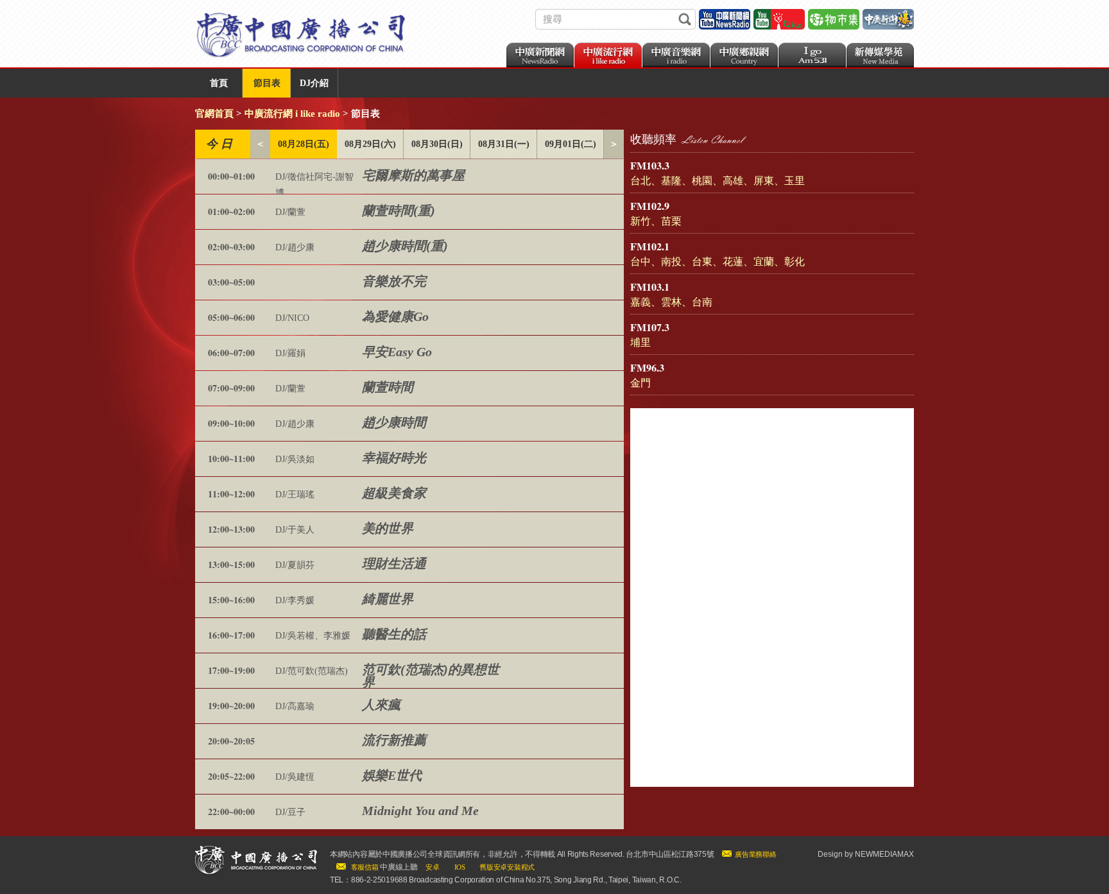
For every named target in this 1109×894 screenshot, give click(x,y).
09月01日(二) (570, 144)
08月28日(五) (303, 144)
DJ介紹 (314, 83)
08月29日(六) (370, 144)
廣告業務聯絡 (755, 854)
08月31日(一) (503, 144)
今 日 (219, 143)
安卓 (432, 867)
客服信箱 (365, 867)
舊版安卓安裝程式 (507, 867)
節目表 (267, 83)
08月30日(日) (437, 144)
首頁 (219, 83)
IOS (459, 867)
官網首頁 (214, 113)
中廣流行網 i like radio (292, 113)
